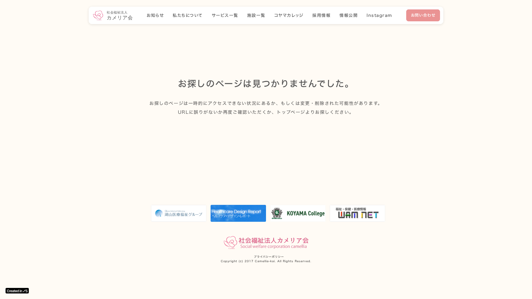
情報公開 (348, 15)
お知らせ (155, 15)
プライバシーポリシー (269, 257)
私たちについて (188, 15)
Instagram (379, 15)
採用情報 (321, 15)
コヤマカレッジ (289, 15)
